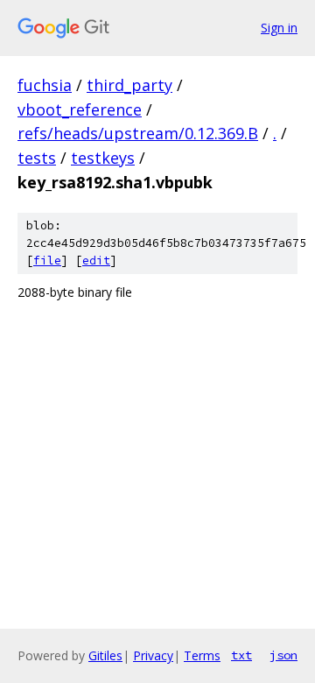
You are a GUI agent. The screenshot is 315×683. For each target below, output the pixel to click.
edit (96, 260)
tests (37, 157)
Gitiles (105, 655)
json (284, 655)
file (47, 260)
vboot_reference (80, 109)
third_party (129, 84)
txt (241, 655)
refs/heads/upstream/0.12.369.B (138, 133)
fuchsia (45, 84)
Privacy (153, 655)
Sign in (279, 27)
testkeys (103, 157)
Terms (202, 655)
